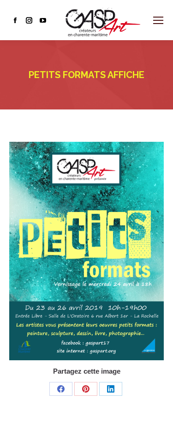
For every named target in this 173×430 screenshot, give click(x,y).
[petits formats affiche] (86, 251)
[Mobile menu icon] (158, 20)
